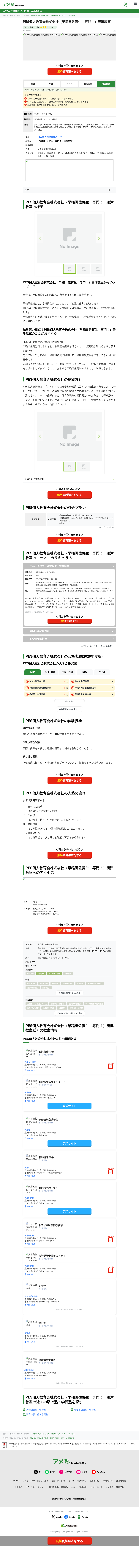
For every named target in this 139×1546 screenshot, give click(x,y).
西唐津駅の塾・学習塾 (37, 1414)
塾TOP (5, 15)
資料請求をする (69, 71)
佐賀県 (12, 15)
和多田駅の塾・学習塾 (85, 1409)
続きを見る (69, 701)
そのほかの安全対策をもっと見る (69, 1013)
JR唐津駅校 (29, 1370)
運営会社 (83, 1487)
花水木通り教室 (31, 1296)
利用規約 (18, 1487)
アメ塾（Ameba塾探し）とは (35, 1480)
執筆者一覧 (94, 1480)
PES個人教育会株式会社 (50, 136)
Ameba (59, 1517)
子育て (84, 1472)
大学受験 (68, 1472)
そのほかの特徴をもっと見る (69, 993)
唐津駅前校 (29, 1197)
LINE (52, 1472)
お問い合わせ (96, 1487)
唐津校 (27, 1130)
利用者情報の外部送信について (62, 1487)
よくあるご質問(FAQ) (115, 1487)
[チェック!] (111, 1066)
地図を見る (31, 1070)
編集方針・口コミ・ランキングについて (69, 1480)
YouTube (101, 1472)
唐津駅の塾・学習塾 (36, 1409)
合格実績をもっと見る (68, 709)
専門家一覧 (108, 1480)
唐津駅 (26, 15)
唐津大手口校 (30, 1062)
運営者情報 (121, 1480)
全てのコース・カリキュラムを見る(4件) (97, 646)
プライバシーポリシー (35, 1487)
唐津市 (19, 15)
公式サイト (69, 1106)
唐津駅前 (28, 1092)
